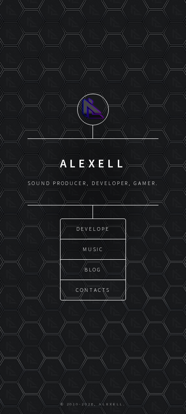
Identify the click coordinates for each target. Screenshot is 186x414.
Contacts (93, 289)
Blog (93, 269)
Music (93, 249)
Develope (92, 228)
